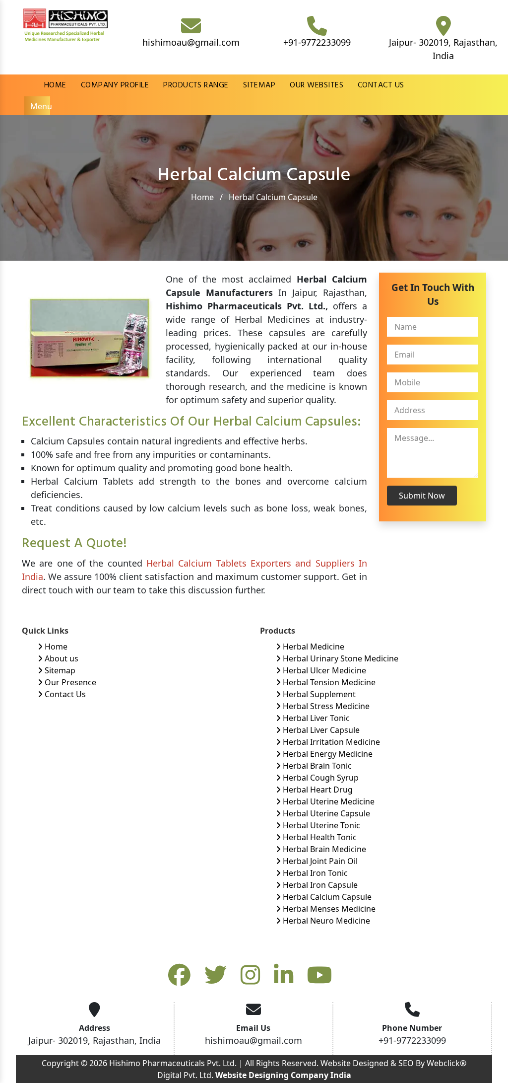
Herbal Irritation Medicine (330, 741)
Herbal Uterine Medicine (328, 801)
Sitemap (259, 85)
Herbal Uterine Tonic (320, 825)
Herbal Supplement (318, 694)
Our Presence (69, 682)
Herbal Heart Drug (317, 789)
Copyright (60, 1063)
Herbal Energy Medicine (327, 753)
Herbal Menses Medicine (328, 908)
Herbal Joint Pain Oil (319, 861)
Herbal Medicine (312, 646)
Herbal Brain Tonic (316, 765)
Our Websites (316, 85)
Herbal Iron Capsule (319, 884)
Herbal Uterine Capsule (325, 813)
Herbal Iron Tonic (314, 872)
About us (60, 658)
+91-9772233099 (317, 42)
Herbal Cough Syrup (320, 777)
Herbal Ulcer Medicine (323, 670)
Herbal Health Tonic (319, 837)
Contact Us (381, 85)
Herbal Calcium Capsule (326, 896)
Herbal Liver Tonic (315, 718)
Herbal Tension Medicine (328, 682)
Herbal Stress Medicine (325, 706)
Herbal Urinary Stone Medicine (339, 658)
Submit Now (422, 495)
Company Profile (115, 85)
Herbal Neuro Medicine (325, 920)
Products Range (196, 85)
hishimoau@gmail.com (191, 42)
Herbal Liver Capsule (320, 729)
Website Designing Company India (283, 1075)
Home (55, 85)
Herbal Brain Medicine (323, 849)
